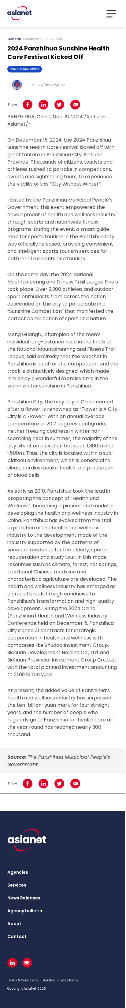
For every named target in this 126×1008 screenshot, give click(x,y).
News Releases (23, 898)
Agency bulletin (24, 911)
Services (16, 885)
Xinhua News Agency (48, 85)
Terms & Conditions (22, 980)
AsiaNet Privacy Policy (60, 980)
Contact (17, 936)
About (14, 924)
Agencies (17, 872)
